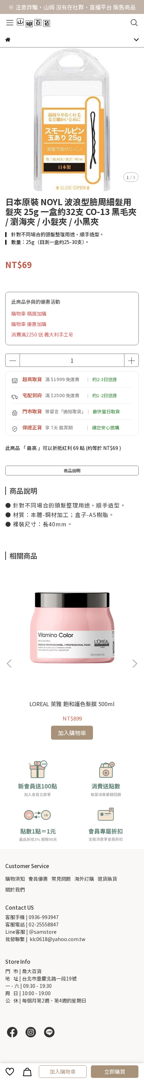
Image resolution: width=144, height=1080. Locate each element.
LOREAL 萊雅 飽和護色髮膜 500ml (72, 703)
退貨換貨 (107, 878)
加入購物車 (63, 1071)
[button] (134, 663)
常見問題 (61, 878)
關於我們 (15, 889)
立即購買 (114, 1071)
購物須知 (15, 878)
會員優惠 (38, 878)
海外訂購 (84, 878)
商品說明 (72, 470)
